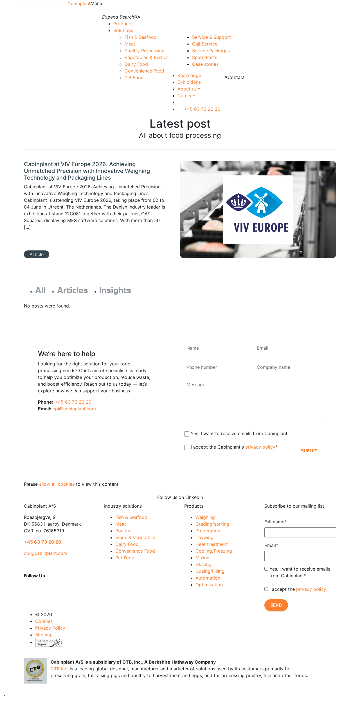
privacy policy (260, 447)
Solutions (123, 30)
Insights (115, 290)
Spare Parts (204, 57)
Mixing (202, 557)
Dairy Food (136, 64)
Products (122, 23)
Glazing (203, 564)
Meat (130, 44)
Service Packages (211, 50)
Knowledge (189, 75)
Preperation (207, 530)
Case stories (205, 64)
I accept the (297, 589)
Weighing (205, 517)
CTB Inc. (59, 668)
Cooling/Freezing (213, 551)
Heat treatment (211, 544)
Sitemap (44, 634)
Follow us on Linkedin (180, 497)
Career (184, 95)
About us (187, 89)
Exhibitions (189, 82)
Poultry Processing (145, 50)
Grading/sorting (212, 524)
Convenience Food (144, 71)
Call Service (204, 44)
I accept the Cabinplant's (234, 447)
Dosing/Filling (209, 571)
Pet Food (134, 77)
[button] (5, 695)
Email (271, 545)
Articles (72, 290)
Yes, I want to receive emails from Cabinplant (239, 433)
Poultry (122, 530)
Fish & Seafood (141, 37)
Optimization (209, 584)
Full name (275, 521)
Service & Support (211, 37)
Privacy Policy (50, 628)
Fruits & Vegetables (135, 537)
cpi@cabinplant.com (74, 408)
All (40, 290)
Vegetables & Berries (146, 57)
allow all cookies (57, 484)
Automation (207, 578)
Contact (236, 77)
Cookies (44, 621)
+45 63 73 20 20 (201, 109)
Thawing (204, 537)
